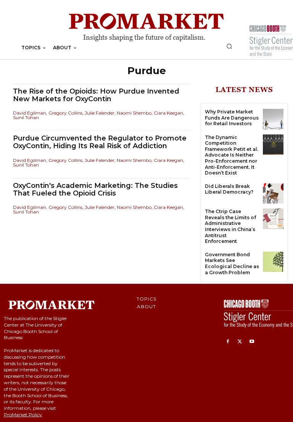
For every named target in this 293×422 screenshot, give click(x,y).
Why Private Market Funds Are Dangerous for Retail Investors (232, 117)
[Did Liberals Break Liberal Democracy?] (273, 193)
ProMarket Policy (23, 414)
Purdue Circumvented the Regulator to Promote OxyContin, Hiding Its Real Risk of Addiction (100, 142)
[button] (229, 46)
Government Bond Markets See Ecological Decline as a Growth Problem (232, 263)
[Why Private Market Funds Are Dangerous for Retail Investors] (273, 119)
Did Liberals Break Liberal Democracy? (229, 189)
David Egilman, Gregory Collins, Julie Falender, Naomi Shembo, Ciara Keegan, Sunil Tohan (98, 115)
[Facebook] (228, 342)
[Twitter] (240, 342)
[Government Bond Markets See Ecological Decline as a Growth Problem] (273, 262)
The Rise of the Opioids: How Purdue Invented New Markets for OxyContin (96, 95)
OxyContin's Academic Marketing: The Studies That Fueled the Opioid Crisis (95, 189)
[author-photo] (14, 107)
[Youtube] (252, 342)
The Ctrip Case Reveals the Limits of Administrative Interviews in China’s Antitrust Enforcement (230, 226)
